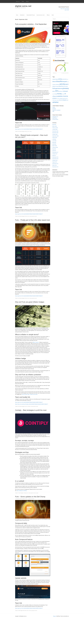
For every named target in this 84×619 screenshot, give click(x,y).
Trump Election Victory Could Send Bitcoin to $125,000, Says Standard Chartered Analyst (60, 52)
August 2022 (54, 137)
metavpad (65, 91)
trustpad (57, 100)
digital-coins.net (23, 5)
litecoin (61, 91)
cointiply (25, 492)
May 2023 (54, 124)
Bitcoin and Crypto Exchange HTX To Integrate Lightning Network (60, 45)
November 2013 (55, 166)
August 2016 (54, 162)
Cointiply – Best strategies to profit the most (30, 410)
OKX (53, 111)
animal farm (64, 79)
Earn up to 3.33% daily (65, 8)
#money (30, 610)
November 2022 (55, 132)
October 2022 (54, 134)
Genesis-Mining (55, 119)
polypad (54, 98)
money (30, 131)
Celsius (53, 107)
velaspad (64, 100)
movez (63, 93)
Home (17, 15)
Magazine (54, 616)
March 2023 (54, 126)
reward (64, 98)
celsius (68, 81)
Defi (19, 131)
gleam (53, 91)
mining (55, 93)
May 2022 (54, 142)
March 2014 (54, 165)
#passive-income (34, 610)
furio (28, 131)
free (63, 86)
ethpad (53, 86)
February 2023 (55, 127)
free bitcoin (66, 86)
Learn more (67, 9)
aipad (57, 79)
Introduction (22, 15)
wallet (67, 100)
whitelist (55, 102)
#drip (26, 610)
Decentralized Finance (31, 15)
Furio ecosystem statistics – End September (31, 24)
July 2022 (54, 139)
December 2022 (55, 131)
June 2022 (54, 140)
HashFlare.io (54, 118)
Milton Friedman (36, 342)
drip (26, 131)
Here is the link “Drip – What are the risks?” (30, 394)
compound (57, 84)
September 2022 (55, 135)
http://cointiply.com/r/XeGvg (22, 490)
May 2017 (54, 155)
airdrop (60, 79)
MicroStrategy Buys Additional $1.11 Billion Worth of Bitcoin (60, 40)
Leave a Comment (31, 26)
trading (55, 100)
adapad (54, 79)
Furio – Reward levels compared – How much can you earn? (31, 136)
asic (67, 79)
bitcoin (54, 81)
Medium (27, 1)
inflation (29, 406)
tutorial (60, 100)
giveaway (65, 88)
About (53, 15)
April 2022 (54, 144)
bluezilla (59, 81)
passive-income (34, 216)
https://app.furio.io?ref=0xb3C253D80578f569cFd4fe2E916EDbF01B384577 (29, 129)
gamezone (58, 88)
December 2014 (55, 163)
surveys (37, 492)
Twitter (22, 1)
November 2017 (55, 152)
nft (65, 94)
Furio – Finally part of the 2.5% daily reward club (32, 220)
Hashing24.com (55, 116)
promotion (58, 98)
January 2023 (54, 129)
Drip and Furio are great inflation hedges (29, 302)
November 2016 (55, 158)
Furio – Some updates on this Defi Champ (30, 496)
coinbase (53, 84)
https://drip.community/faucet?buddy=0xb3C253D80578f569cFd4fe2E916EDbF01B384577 (31, 404)
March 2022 (54, 145)
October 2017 (54, 153)
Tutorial (19, 492)
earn (27, 492)
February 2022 (55, 147)
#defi (24, 610)
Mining (48, 15)
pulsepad (61, 98)
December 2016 (55, 157)
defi (25, 131)
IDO (56, 91)
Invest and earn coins (41, 15)
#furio (28, 610)
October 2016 (54, 160)
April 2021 (54, 150)
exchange (57, 86)
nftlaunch (54, 96)
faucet (60, 86)
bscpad (64, 81)
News (21, 131)
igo (59, 91)
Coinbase (54, 108)
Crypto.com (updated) (56, 110)
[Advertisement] (60, 195)
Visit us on (18, 1)
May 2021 (54, 148)
